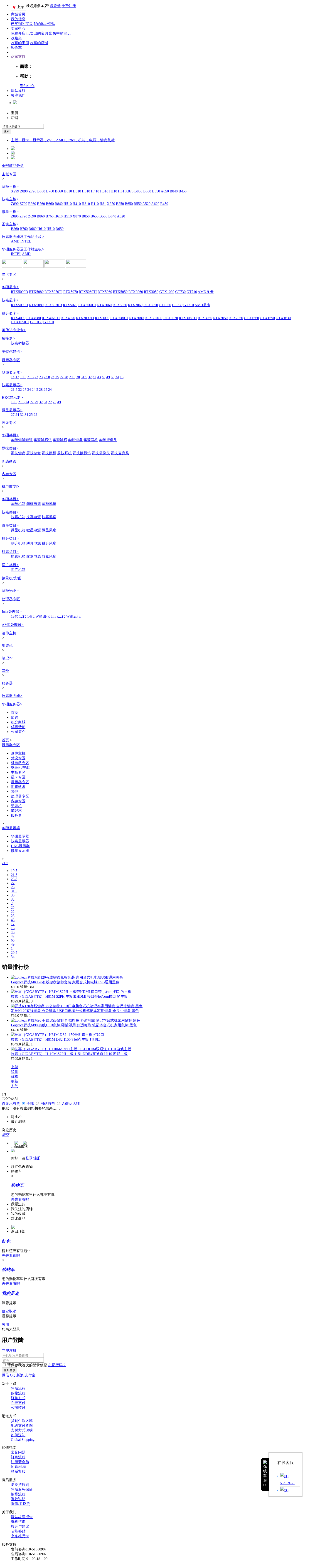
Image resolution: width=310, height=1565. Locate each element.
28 (66, 377)
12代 (22, 616)
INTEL (25, 241)
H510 (77, 191)
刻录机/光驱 (11, 578)
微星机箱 (18, 530)
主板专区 (9, 174)
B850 (138, 191)
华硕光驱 (10, 591)
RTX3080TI (119, 318)
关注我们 (18, 95)
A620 (155, 204)
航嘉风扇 (49, 556)
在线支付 (18, 1403)
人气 (14, 1086)
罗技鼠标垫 (82, 453)
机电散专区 (11, 486)
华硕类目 (10, 435)
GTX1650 (267, 318)
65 (112, 377)
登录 (29, 1158)
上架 (14, 1067)
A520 (146, 204)
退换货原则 (20, 1485)
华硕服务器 (12, 704)
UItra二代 (58, 616)
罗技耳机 (64, 453)
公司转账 (18, 1407)
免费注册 (69, 6)
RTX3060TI (188, 318)
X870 (129, 191)
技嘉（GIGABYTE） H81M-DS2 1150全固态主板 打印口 (56, 1039)
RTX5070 (70, 292)
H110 (113, 191)
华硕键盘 (75, 440)
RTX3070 (170, 318)
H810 (86, 191)
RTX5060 (105, 292)
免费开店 (18, 33)
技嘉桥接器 (20, 343)
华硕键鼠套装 (22, 440)
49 (108, 377)
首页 (14, 712)
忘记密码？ (57, 1365)
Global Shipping (22, 1439)
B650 (147, 191)
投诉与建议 (20, 1526)
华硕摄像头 (108, 440)
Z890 (24, 191)
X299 (15, 191)
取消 (12, 1311)
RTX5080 (36, 292)
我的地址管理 (44, 24)
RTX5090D (19, 292)
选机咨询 (18, 1522)
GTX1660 (251, 318)
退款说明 (18, 1499)
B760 (50, 191)
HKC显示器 (12, 397)
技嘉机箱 (18, 517)
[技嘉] (55, 266)
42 (94, 377)
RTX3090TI (85, 318)
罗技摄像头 (101, 453)
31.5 (84, 377)
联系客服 (18, 1471)
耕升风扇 (49, 543)
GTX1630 (283, 318)
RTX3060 (135, 292)
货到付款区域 (22, 1421)
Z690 (32, 216)
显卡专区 (9, 274)
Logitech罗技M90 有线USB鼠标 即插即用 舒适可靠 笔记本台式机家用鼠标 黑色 (74, 1025)
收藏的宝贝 (20, 43)
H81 (121, 191)
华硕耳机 (91, 440)
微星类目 (10, 525)
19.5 (23, 377)
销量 (14, 1072)
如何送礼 (18, 1435)
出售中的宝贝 (60, 33)
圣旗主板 (10, 224)
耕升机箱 (18, 543)
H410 (95, 191)
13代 (14, 616)
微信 (5, 1375)
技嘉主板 (10, 199)
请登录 (55, 6)
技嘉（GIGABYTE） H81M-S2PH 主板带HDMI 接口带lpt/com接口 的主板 (69, 996)
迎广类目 (10, 565)
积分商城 (18, 722)
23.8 (47, 377)
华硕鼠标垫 (43, 440)
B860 (41, 191)
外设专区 (9, 422)
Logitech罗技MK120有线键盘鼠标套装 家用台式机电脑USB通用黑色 (65, 982)
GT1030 (165, 305)
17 (17, 377)
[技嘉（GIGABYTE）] (76, 266)
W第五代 (73, 616)
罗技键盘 (18, 453)
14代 (30, 616)
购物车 (16, 48)
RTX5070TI (53, 292)
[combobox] (23, 126)
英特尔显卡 (12, 351)
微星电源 (33, 530)
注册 (37, 1158)
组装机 (7, 646)
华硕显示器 (12, 372)
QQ (12, 1375)
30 (78, 377)
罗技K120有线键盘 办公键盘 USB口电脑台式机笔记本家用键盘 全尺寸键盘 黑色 (75, 1011)
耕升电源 (33, 543)
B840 (174, 191)
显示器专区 (11, 360)
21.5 (30, 377)
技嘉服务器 (12, 696)
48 (103, 377)
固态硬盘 (9, 461)
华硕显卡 (10, 287)
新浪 (20, 1375)
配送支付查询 (22, 1425)
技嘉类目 (10, 512)
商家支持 (18, 56)
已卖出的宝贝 (37, 33)
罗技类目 (10, 448)
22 (36, 377)
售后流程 (18, 1388)
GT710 (192, 292)
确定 (5, 1311)
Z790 (32, 191)
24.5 (35, 389)
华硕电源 (33, 504)
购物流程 (18, 1393)
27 (62, 377)
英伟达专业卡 (14, 330)
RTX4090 (18, 318)
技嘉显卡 (10, 300)
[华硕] (12, 266)
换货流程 (18, 1494)
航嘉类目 (10, 552)
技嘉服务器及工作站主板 (23, 237)
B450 (183, 191)
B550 (156, 191)
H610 (68, 191)
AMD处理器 (13, 625)
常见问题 (18, 1452)
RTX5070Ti (53, 305)
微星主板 (10, 212)
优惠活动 (18, 727)
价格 (14, 1076)
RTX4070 (68, 318)
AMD (15, 241)
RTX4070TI (51, 318)
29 (36, 402)
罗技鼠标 (49, 453)
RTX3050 (151, 292)
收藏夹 (16, 38)
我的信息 (18, 19)
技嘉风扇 (49, 517)
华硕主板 (10, 187)
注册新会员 (20, 1462)
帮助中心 (27, 86)
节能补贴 (18, 1531)
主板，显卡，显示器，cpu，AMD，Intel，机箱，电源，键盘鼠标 (63, 140)
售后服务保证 (22, 1489)
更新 (14, 1081)
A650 (165, 191)
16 (121, 377)
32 (90, 377)
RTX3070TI (153, 318)
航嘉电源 (33, 556)
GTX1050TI (20, 322)
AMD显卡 (206, 292)
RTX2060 (236, 318)
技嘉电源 (33, 517)
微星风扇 (49, 530)
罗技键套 (33, 453)
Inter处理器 (12, 611)
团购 (14, 717)
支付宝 (30, 1375)
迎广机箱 (18, 570)
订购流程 (18, 1457)
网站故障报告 (22, 1517)
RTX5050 (120, 292)
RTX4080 (33, 318)
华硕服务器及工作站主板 (23, 249)
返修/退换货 (20, 1504)
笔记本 (7, 658)
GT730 (180, 292)
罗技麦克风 (120, 453)
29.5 (72, 377)
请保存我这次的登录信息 (27, 1365)
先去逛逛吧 (11, 1255)
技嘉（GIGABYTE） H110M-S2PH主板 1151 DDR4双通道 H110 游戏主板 (69, 1054)
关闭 (5, 1324)
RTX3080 (136, 318)
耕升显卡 (10, 313)
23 (41, 377)
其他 (5, 671)
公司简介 (18, 732)
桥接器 (8, 338)
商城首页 (18, 14)
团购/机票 (18, 1467)
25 (57, 377)
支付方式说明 (22, 1430)
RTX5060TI (88, 292)
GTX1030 (166, 292)
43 (99, 377)
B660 (59, 191)
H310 (104, 191)
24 (52, 377)
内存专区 (9, 474)
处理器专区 (11, 599)
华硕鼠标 (60, 440)
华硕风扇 (49, 504)
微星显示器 (12, 410)
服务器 (7, 683)
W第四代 (42, 616)
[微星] (33, 266)
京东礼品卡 (20, 1536)
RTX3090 (102, 318)
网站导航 (18, 91)
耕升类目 (10, 538)
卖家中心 (18, 28)
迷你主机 (9, 633)
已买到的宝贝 (22, 24)
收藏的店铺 (39, 43)
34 (117, 377)
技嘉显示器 (12, 385)
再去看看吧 (20, 1199)
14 (13, 377)
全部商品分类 (13, 166)
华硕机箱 (18, 504)
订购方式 (18, 1398)
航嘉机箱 (18, 556)
